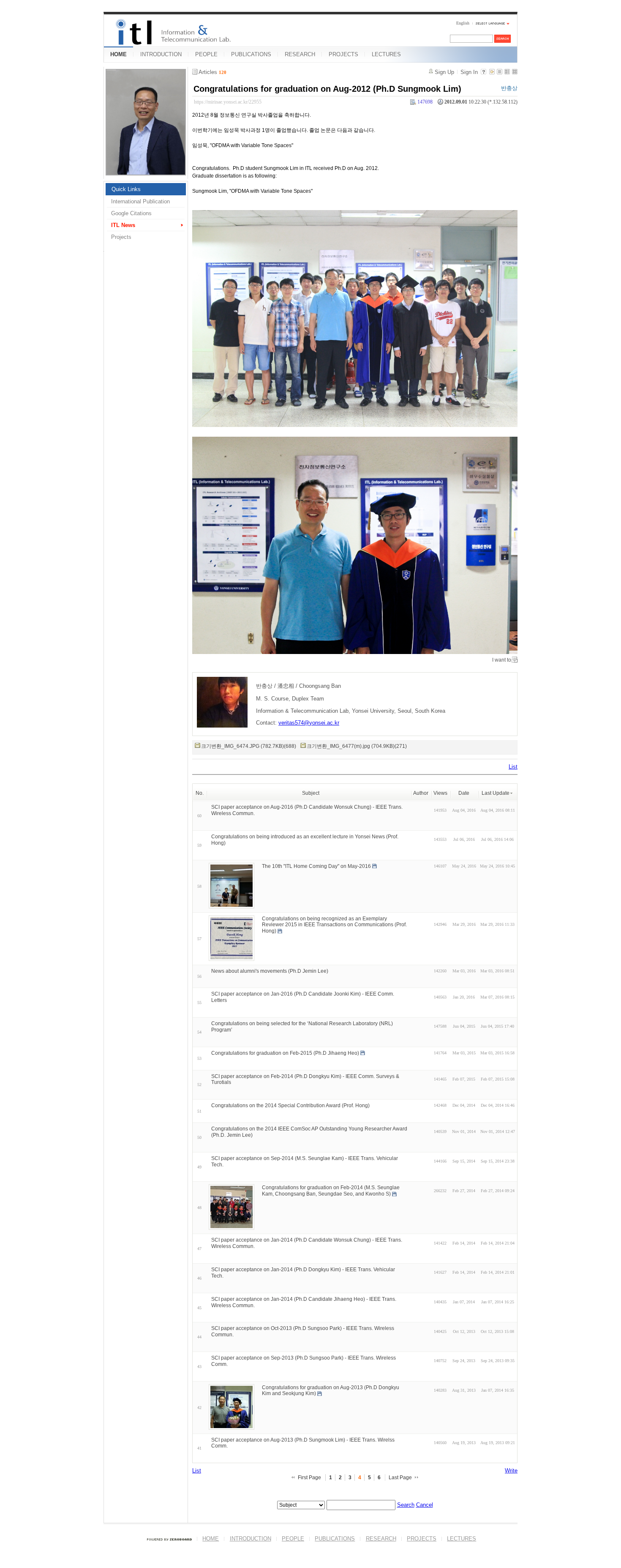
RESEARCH (300, 54)
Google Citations (131, 213)
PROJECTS (343, 54)
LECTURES (386, 54)
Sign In (469, 72)
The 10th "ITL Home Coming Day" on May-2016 (316, 866)
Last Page (400, 1477)
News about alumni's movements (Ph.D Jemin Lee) (269, 971)
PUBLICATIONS (251, 54)
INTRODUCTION (161, 54)
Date (463, 793)
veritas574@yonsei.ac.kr (308, 723)
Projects (121, 237)
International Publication (140, 201)
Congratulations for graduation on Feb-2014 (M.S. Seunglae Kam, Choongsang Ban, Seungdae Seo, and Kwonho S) (331, 1191)
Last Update (495, 793)
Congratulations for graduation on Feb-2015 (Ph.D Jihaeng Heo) (285, 1053)
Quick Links (126, 189)
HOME (118, 54)
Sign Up (444, 72)
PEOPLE (206, 54)
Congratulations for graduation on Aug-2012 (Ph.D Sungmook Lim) (327, 88)
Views (440, 793)
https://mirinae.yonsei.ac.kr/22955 (227, 102)
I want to (501, 660)
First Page (309, 1477)
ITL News (123, 225)
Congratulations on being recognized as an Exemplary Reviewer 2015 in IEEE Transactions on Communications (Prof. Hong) (334, 924)
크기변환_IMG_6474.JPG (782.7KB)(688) (248, 746)
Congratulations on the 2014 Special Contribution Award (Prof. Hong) (290, 1105)
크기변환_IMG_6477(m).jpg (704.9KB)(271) (357, 746)
